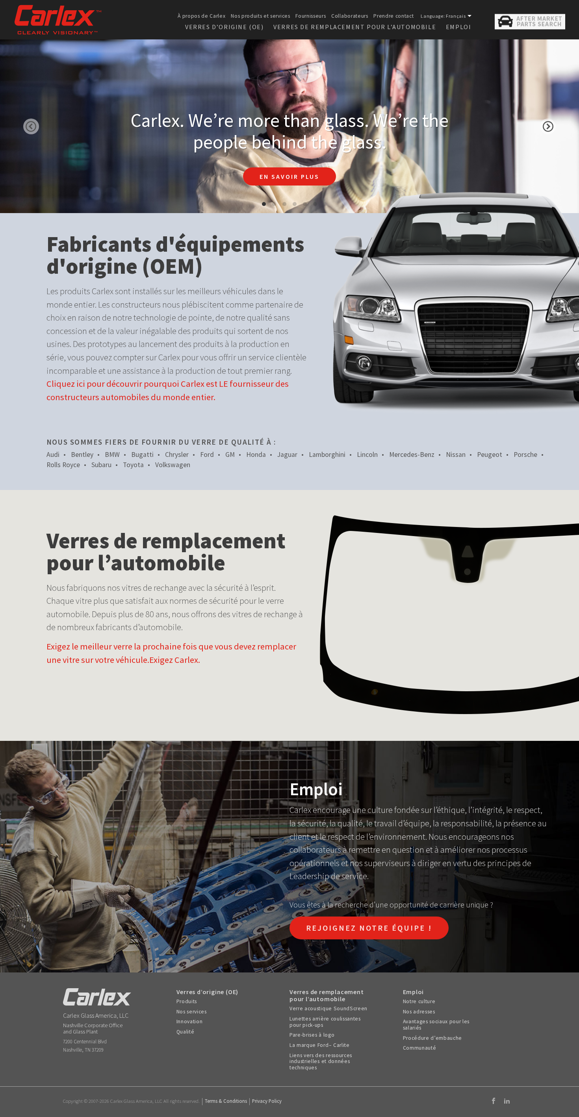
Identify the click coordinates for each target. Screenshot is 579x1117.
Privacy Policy (267, 1101)
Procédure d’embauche (432, 1038)
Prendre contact (393, 16)
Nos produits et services (260, 16)
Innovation (189, 1022)
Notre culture (419, 1001)
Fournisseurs (310, 16)
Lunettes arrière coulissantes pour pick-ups (325, 1022)
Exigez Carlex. (174, 659)
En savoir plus (289, 176)
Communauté (419, 1048)
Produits (186, 1001)
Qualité (185, 1032)
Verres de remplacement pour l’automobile (354, 27)
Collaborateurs (349, 16)
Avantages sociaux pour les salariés (436, 1025)
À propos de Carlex (201, 16)
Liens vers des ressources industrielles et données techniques (321, 1061)
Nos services (191, 1012)
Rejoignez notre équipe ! (369, 928)
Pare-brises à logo (312, 1035)
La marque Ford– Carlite (320, 1045)
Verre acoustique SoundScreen (328, 1009)
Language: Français (443, 16)
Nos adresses (419, 1012)
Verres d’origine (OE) (224, 27)
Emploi (458, 27)
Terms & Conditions (226, 1101)
